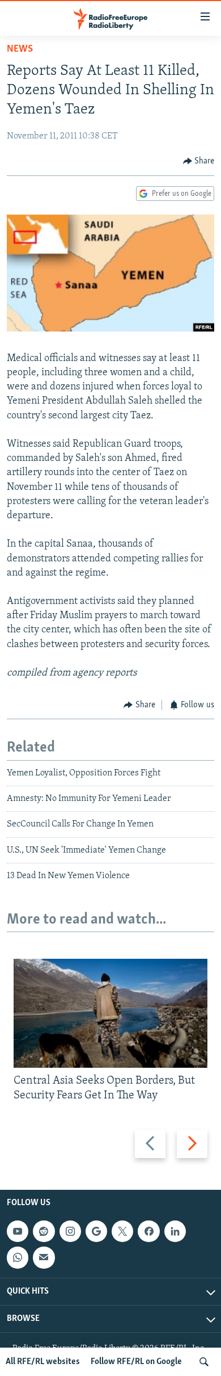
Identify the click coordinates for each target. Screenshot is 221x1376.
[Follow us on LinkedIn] (175, 1231)
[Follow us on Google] (96, 1231)
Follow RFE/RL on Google (136, 1361)
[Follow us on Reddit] (43, 1231)
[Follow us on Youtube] (17, 1231)
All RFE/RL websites (43, 1361)
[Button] (199, 161)
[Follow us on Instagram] (70, 1231)
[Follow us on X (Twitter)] (122, 1231)
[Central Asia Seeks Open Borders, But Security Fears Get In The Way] (110, 1013)
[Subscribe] (43, 1257)
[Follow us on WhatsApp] (17, 1257)
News (20, 49)
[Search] (204, 1362)
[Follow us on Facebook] (148, 1231)
